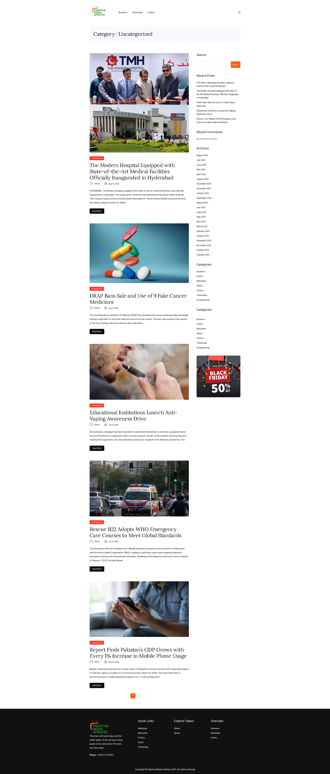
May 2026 (201, 169)
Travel (140, 742)
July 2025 (201, 207)
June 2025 (201, 212)
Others (200, 286)
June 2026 (201, 165)
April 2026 (201, 174)
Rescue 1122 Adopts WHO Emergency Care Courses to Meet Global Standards (136, 532)
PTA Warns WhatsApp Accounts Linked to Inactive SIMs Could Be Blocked (215, 84)
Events (200, 276)
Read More (96, 211)
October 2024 (203, 250)
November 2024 (204, 245)
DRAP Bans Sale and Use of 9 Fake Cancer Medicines (138, 299)
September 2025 (204, 198)
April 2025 (201, 221)
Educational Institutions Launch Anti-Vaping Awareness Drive (133, 415)
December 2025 (204, 184)
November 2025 (204, 188)
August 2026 (202, 155)
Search (201, 55)
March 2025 (202, 226)
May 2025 (201, 217)
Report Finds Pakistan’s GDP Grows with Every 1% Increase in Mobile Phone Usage (138, 653)
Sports (177, 733)
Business (123, 12)
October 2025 (203, 193)
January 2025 (203, 236)
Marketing (142, 728)
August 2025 (202, 202)
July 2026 (201, 160)
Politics (151, 12)
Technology (137, 12)
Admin (97, 184)
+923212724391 (105, 755)
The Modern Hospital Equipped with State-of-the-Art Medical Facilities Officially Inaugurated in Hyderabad (132, 171)
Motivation (201, 281)
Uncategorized (96, 158)
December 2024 (204, 240)
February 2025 (203, 231)
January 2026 (203, 179)
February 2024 (203, 255)
